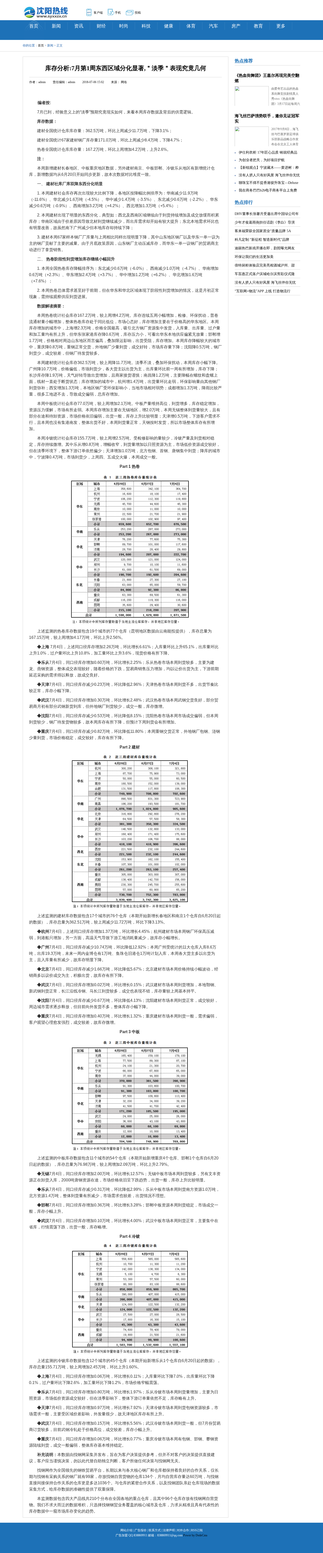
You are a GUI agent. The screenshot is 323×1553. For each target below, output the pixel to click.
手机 (118, 12)
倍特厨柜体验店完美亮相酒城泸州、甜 (265, 265)
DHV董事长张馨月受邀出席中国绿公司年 (267, 214)
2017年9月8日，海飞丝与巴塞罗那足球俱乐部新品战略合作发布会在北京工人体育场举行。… (285, 139)
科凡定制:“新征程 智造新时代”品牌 (262, 239)
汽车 (213, 26)
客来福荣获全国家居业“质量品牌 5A (263, 231)
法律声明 (169, 1530)
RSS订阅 (197, 1530)
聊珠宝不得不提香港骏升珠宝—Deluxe (268, 183)
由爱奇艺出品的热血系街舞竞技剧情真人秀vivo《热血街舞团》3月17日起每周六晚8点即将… (285, 99)
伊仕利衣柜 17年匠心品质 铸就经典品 (268, 152)
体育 (191, 26)
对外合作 (183, 1530)
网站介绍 (126, 1530)
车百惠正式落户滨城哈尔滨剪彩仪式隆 (265, 274)
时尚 (123, 26)
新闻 (56, 26)
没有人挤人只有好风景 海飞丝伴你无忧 (269, 175)
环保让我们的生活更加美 (254, 257)
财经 (101, 26)
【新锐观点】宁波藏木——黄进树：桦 (269, 167)
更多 (280, 26)
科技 (146, 26)
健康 (168, 26)
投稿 (138, 12)
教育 (258, 26)
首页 (33, 26)
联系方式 (155, 1530)
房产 (235, 26)
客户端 (98, 12)
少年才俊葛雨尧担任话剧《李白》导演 (265, 222)
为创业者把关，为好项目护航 (262, 160)
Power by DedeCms (195, 1535)
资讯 (78, 26)
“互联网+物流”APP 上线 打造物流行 (262, 291)
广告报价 (140, 1530)
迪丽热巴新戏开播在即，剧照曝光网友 (265, 248)
